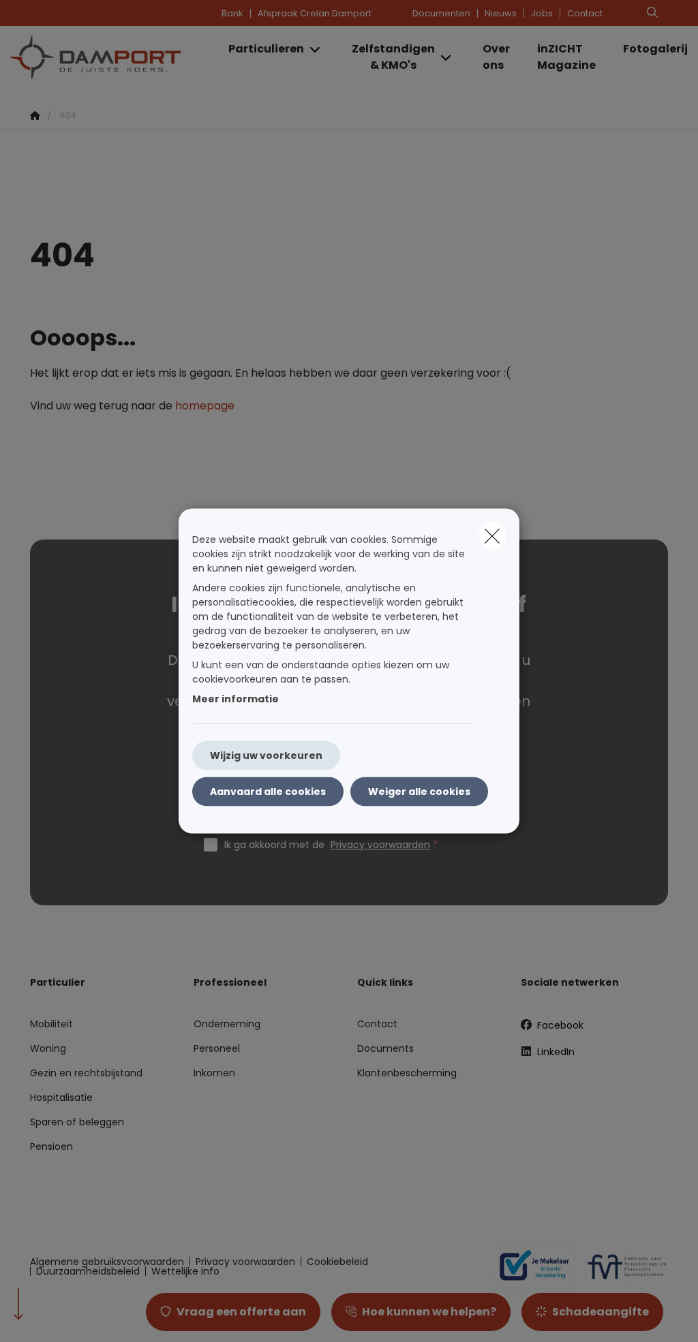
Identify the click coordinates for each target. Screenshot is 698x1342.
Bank (232, 13)
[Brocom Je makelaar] (529, 1266)
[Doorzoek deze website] (652, 13)
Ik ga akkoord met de (327, 845)
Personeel (217, 1048)
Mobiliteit (51, 1024)
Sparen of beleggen (77, 1122)
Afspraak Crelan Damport (314, 13)
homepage (204, 405)
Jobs (542, 13)
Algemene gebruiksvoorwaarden (107, 1261)
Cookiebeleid (337, 1261)
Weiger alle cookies (419, 791)
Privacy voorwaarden (380, 845)
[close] (492, 536)
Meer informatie (235, 699)
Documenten (441, 13)
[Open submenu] (315, 49)
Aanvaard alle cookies (268, 791)
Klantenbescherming (407, 1073)
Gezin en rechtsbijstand (86, 1073)
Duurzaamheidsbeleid (88, 1271)
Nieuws (501, 13)
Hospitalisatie (61, 1097)
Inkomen (214, 1073)
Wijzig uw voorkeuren (266, 755)
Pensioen (51, 1146)
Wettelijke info (185, 1271)
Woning (48, 1048)
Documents (385, 1048)
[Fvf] (621, 1266)
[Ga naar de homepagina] (112, 57)
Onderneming (227, 1024)
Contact (585, 13)
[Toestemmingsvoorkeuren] (54, 1316)
